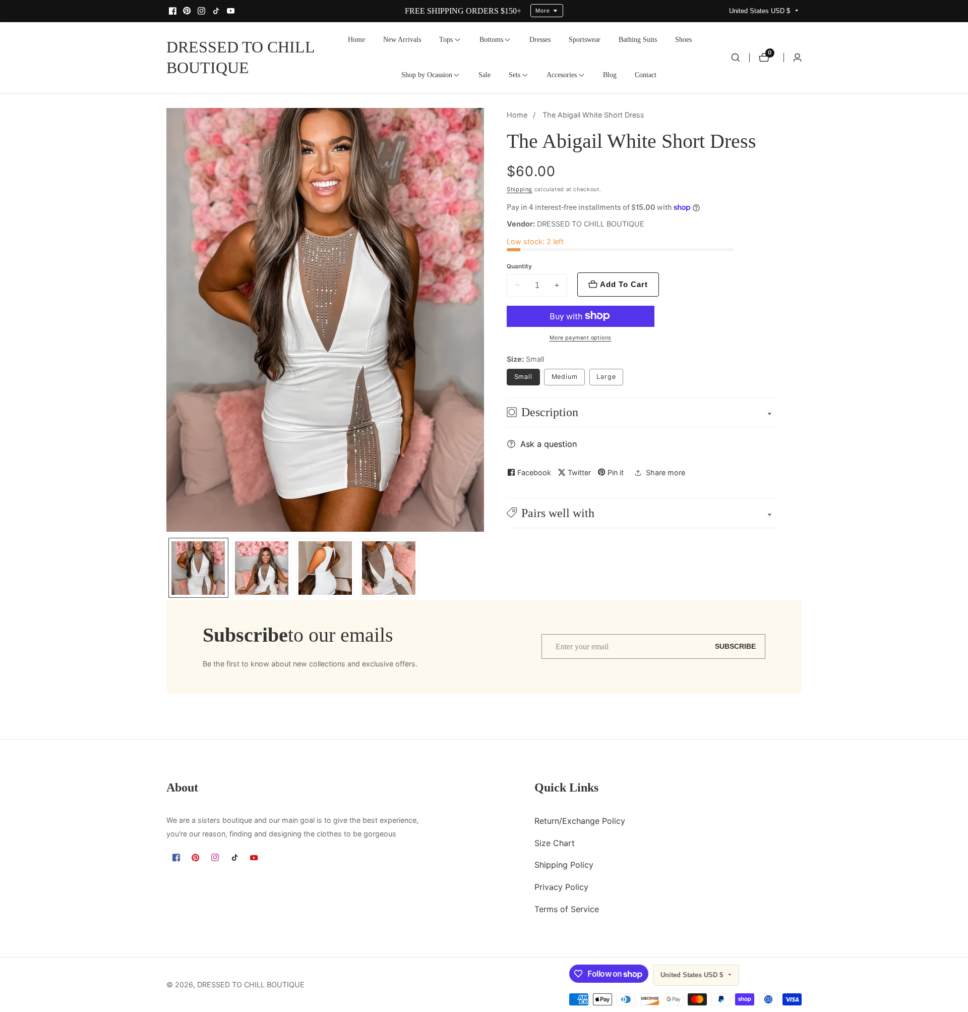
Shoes (683, 39)
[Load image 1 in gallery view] (198, 567)
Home (356, 39)
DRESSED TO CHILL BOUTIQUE (251, 984)
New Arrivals (402, 39)
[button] (446, 40)
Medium (565, 376)
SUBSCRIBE (735, 646)
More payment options (581, 337)
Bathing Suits (638, 39)
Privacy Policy (561, 887)
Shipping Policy (563, 865)
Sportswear (584, 39)
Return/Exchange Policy (579, 821)
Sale (484, 75)
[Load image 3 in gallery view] (325, 567)
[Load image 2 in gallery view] (261, 567)
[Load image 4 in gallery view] (388, 567)
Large (606, 376)
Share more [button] (665, 472)
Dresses (540, 39)
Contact (645, 75)
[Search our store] (735, 57)
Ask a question (548, 444)
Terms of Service (566, 909)
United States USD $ (760, 11)
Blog (610, 75)
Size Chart (554, 843)
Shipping (519, 189)
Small (523, 376)
